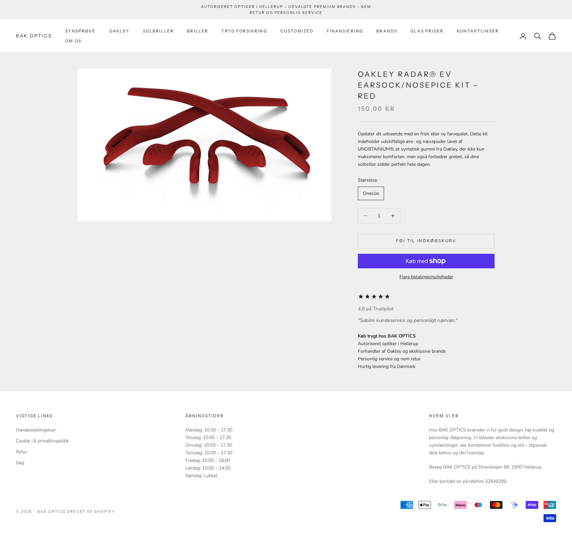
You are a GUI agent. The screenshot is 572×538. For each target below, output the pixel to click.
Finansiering (345, 30)
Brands (386, 30)
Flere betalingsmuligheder (426, 277)
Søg (20, 463)
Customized (297, 30)
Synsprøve (80, 30)
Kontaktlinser (478, 30)
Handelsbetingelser (36, 430)
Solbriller (158, 30)
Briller (197, 30)
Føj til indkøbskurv (426, 241)
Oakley (119, 30)
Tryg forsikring (244, 30)
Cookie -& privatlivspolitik (42, 441)
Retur (21, 452)
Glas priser (427, 30)
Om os (73, 40)
